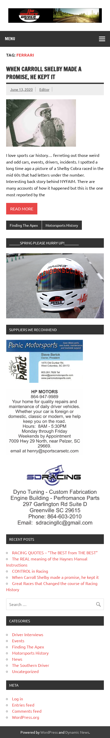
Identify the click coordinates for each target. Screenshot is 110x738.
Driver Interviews (27, 634)
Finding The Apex (24, 225)
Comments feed (26, 710)
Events (18, 640)
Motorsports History (62, 225)
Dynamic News (77, 732)
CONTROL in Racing (30, 570)
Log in (17, 698)
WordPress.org (25, 717)
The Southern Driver (30, 665)
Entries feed (23, 704)
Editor (44, 89)
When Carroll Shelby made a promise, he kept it (43, 73)
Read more (21, 208)
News (17, 658)
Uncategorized (25, 671)
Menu (10, 38)
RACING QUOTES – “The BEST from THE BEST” (55, 552)
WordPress (49, 732)
